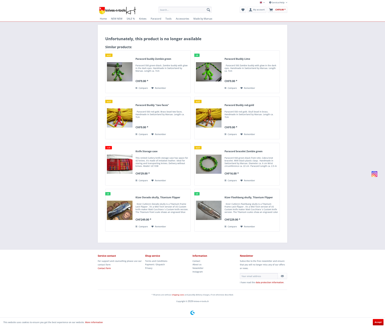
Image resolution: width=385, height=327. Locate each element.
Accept (378, 322)
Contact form (104, 268)
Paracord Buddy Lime (237, 59)
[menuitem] (185, 10)
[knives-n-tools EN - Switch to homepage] (117, 10)
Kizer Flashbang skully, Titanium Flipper (249, 197)
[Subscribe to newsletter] (282, 276)
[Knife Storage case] (119, 164)
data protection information (270, 282)
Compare (143, 88)
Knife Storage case (146, 151)
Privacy (148, 268)
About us (197, 264)
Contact (196, 261)
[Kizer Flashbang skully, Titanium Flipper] (209, 210)
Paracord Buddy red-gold (239, 105)
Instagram (197, 271)
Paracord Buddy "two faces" (152, 105)
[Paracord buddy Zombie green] (119, 72)
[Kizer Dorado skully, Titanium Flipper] (119, 210)
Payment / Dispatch (155, 264)
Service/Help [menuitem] (278, 2)
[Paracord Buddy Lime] (209, 72)
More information (94, 322)
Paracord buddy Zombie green (153, 59)
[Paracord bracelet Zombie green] (209, 164)
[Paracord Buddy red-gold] (209, 118)
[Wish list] (243, 10)
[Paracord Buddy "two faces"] (119, 118)
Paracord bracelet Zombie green (244, 151)
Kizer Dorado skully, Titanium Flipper (158, 197)
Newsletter (197, 268)
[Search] (208, 10)
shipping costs (178, 294)
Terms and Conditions (156, 261)
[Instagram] (374, 174)
